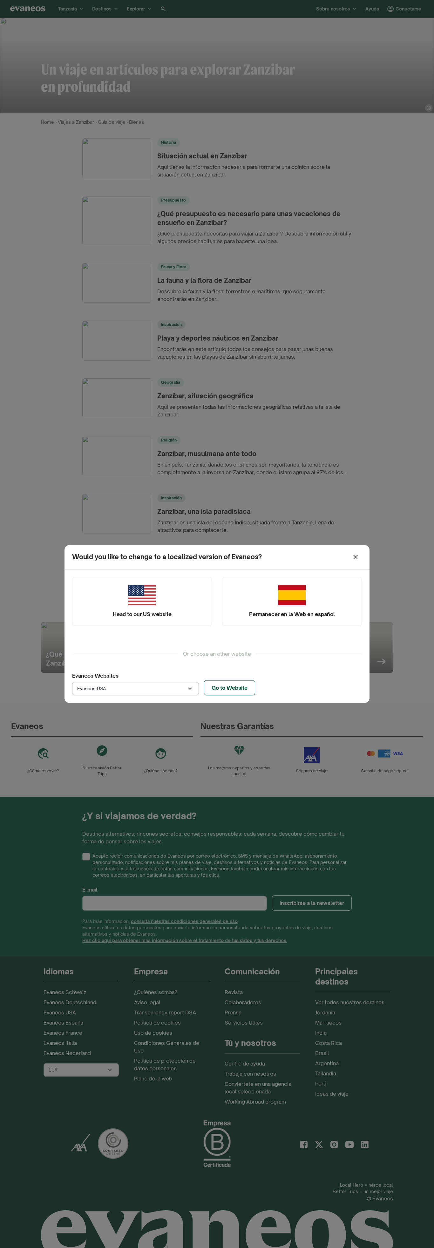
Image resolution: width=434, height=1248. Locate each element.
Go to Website (230, 688)
